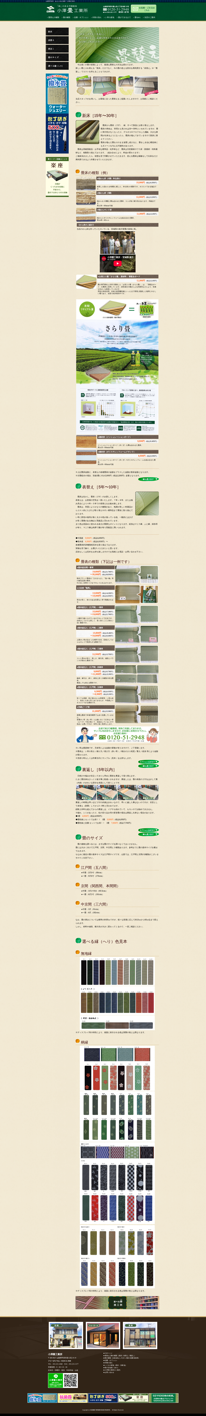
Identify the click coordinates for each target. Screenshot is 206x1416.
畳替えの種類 (53, 17)
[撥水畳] (57, 94)
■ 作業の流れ (108, 1363)
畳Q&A (137, 17)
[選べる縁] (57, 66)
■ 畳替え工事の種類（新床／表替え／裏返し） (119, 1355)
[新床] (57, 31)
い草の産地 (109, 17)
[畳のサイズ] (57, 57)
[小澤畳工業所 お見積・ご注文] (143, 12)
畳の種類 (66, 17)
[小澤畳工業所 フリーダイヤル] (115, 12)
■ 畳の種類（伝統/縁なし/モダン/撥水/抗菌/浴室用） (121, 1358)
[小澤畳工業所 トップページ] (74, 12)
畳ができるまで (124, 17)
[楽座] (57, 177)
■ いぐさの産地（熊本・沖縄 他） (115, 1365)
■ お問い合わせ (108, 1372)
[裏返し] (57, 48)
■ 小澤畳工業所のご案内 (111, 1370)
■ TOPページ (107, 1353)
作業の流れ (96, 17)
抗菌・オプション (81, 17)
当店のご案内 (149, 17)
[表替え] (57, 40)
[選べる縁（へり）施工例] (117, 1311)
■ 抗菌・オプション (110, 1360)
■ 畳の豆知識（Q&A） (111, 1368)
